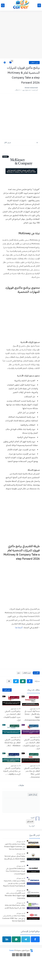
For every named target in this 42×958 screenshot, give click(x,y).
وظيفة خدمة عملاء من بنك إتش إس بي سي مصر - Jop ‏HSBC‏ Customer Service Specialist (13, 918)
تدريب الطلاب (34, 62)
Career (11, 950)
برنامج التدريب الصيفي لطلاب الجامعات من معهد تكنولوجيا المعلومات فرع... (11, 716)
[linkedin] (6, 939)
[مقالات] (13, 954)
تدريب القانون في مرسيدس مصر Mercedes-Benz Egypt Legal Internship (15, 895)
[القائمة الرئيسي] (39, 5)
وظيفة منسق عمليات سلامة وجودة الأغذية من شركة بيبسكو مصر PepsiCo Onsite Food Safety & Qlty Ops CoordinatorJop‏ (14, 883)
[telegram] (25, 939)
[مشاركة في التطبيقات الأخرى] (9, 681)
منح (19, 673)
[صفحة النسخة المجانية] (24, 954)
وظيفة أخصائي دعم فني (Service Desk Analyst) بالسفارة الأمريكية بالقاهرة (14, 859)
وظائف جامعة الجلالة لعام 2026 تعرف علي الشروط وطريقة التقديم (15, 906)
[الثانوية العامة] (21, 954)
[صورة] (33, 844)
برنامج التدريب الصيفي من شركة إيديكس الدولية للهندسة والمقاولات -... (11, 771)
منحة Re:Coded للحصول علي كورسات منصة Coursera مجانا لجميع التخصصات (15, 871)
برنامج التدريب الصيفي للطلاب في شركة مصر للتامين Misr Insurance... (32, 773)
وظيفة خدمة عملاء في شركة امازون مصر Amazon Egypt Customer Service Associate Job (14, 846)
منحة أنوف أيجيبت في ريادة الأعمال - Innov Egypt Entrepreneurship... (32, 716)
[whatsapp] (16, 939)
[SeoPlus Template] (31, 950)
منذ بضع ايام (20, 841)
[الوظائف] (17, 954)
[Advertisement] (21, 36)
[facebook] (35, 939)
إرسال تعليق (33, 794)
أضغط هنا (18, 627)
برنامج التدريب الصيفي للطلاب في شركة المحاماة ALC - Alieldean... (12, 742)
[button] (30, 681)
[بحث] (3, 5)
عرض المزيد (7, 690)
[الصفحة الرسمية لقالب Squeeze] (28, 954)
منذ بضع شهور (34, 708)
